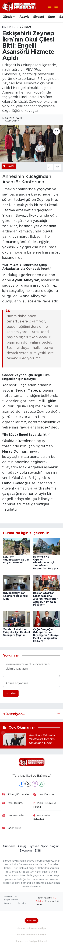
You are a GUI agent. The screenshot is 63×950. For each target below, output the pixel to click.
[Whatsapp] (41, 784)
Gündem (9, 16)
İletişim (22, 903)
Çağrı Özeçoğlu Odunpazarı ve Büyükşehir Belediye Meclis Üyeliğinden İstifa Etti (46, 635)
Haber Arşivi (14, 828)
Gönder (10, 693)
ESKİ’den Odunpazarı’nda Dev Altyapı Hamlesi (16, 560)
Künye (7, 903)
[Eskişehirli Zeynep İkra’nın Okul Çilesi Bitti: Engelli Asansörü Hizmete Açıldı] (31, 143)
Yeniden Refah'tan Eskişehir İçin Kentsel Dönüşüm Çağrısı (16, 632)
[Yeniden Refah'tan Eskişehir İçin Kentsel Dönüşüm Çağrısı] (16, 618)
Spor (51, 16)
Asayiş (24, 16)
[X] (28, 784)
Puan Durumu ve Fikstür (45, 805)
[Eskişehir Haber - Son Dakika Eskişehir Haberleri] (19, 6)
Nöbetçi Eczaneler (18, 794)
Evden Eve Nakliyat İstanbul (31, 941)
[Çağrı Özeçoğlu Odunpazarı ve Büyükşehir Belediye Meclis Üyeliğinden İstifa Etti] (46, 618)
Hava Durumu (46, 794)
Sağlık (54, 846)
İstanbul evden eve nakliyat (31, 928)
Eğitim (39, 850)
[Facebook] (21, 784)
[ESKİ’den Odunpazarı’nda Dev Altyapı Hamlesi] (16, 546)
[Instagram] (35, 784)
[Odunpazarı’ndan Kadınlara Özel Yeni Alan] (16, 582)
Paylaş (11, 166)
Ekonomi (26, 850)
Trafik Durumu (14, 803)
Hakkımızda (10, 896)
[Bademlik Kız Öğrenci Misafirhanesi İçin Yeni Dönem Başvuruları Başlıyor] (46, 546)
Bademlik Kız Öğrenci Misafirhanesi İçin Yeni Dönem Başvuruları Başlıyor (45, 563)
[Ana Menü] (54, 6)
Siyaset (38, 16)
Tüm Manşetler (15, 815)
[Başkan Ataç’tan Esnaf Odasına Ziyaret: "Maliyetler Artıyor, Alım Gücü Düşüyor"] (46, 582)
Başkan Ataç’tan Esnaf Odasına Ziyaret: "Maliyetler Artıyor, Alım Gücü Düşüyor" (45, 599)
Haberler (8, 27)
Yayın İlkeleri (11, 900)
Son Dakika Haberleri (42, 817)
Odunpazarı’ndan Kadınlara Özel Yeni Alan (15, 596)
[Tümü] (58, 713)
